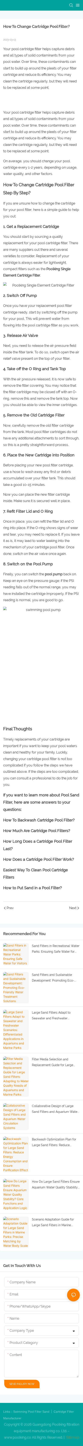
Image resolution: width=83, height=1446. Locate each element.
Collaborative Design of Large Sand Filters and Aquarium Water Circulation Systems (55, 1109)
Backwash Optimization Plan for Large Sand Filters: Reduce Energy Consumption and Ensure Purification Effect (55, 1143)
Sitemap (72, 1437)
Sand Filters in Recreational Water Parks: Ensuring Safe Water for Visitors (55, 949)
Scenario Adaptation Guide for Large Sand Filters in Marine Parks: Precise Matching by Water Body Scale (55, 1223)
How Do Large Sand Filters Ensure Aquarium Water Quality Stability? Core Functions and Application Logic (56, 1185)
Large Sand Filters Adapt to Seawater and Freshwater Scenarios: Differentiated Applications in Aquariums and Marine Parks (53, 1016)
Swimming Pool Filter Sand (31, 1411)
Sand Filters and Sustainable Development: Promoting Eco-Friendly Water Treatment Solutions (53, 978)
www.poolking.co (17, 1437)
